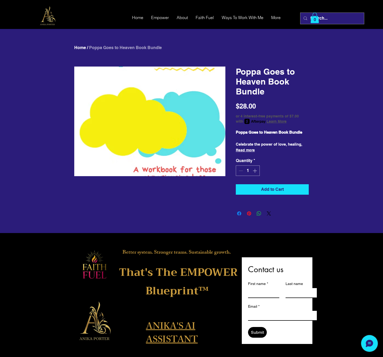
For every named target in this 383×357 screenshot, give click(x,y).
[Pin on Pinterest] (249, 213)
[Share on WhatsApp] (259, 213)
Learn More (277, 121)
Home (80, 47)
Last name (294, 284)
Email (254, 306)
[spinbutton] (248, 171)
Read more (245, 150)
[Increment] (255, 171)
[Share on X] (269, 213)
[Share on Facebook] (239, 213)
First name (258, 284)
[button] (314, 18)
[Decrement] (240, 171)
